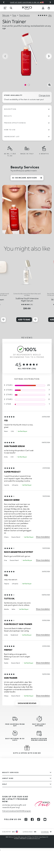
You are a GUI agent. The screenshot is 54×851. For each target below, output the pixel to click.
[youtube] (44, 819)
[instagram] (25, 819)
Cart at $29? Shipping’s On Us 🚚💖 (27, 2)
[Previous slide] (3, 2)
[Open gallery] (49, 85)
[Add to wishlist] (3, 319)
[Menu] (5, 8)
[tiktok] (38, 819)
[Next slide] (50, 2)
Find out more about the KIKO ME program (16, 811)
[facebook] (32, 819)
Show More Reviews (27, 703)
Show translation (43, 537)
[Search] (11, 8)
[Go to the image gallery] (27, 56)
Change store (44, 95)
